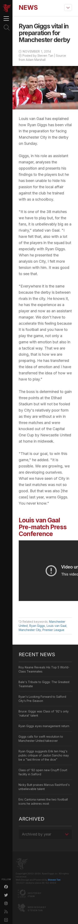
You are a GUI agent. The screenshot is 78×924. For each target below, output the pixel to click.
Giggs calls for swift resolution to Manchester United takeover (41, 738)
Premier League (53, 630)
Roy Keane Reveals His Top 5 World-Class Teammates (44, 669)
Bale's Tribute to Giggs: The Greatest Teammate (44, 684)
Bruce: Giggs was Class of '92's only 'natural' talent (44, 713)
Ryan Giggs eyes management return (44, 726)
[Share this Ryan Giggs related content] (6, 920)
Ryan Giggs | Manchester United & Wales (7, 8)
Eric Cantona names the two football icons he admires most (43, 801)
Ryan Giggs (37, 625)
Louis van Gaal (56, 625)
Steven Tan (54, 880)
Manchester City (30, 630)
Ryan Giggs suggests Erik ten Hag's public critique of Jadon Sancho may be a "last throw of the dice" (44, 755)
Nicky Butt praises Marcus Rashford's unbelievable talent (44, 787)
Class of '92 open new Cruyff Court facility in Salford (43, 772)
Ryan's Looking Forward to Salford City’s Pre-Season (42, 699)
